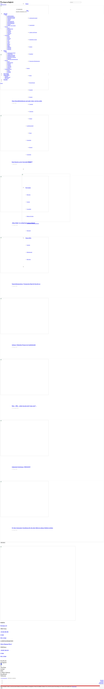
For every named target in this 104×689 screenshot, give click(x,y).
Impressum (101, 682)
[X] (27, 10)
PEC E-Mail (3, 638)
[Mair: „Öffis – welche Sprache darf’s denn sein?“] (24, 394)
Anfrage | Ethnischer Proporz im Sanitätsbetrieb (24, 345)
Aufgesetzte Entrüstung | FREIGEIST (21, 467)
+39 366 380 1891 (4, 631)
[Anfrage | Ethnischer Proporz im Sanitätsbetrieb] (24, 333)
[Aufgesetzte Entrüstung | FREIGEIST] (24, 455)
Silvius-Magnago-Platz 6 (6, 644)
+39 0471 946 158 (4, 650)
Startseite (102, 680)
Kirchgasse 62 (3, 625)
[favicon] (46, 221)
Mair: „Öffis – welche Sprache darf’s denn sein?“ (24, 406)
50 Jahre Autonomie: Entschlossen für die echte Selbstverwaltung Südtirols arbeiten (32, 528)
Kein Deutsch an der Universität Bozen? (21, 162)
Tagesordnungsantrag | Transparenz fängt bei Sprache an (26, 284)
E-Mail (2, 635)
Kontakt (102, 681)
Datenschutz (101, 683)
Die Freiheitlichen (4, 678)
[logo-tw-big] (37, 620)
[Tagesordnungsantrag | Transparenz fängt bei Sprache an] (24, 272)
